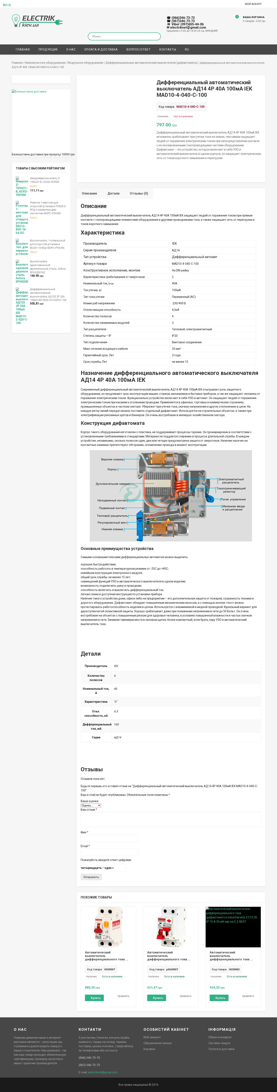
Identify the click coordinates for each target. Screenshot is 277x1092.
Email (85, 846)
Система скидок (219, 1043)
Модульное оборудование (85, 62)
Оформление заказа (158, 1043)
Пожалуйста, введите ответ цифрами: (106, 860)
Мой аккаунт (152, 1037)
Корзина (149, 1049)
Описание (89, 193)
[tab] (89, 193)
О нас (71, 49)
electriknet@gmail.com (103, 1072)
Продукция (48, 49)
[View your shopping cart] (234, 19)
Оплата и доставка (101, 49)
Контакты (167, 49)
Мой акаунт (253, 3)
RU (187, 49)
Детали (113, 193)
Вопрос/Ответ (139, 49)
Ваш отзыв (89, 809)
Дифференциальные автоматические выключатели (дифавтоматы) (151, 62)
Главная (23, 49)
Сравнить (123, 995)
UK (9, 5)
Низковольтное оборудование (45, 62)
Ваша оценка (89, 801)
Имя (84, 832)
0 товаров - (254, 21)
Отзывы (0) (139, 193)
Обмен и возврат (220, 1037)
